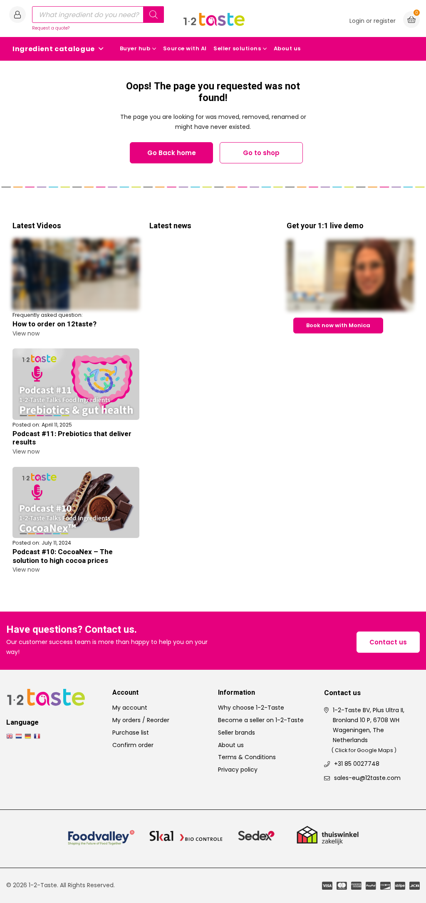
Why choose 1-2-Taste (251, 707)
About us (287, 48)
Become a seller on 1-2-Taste (261, 720)
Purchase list (130, 732)
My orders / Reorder (140, 720)
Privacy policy (238, 769)
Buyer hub (135, 48)
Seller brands (236, 732)
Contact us (388, 642)
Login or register (372, 21)
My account (129, 707)
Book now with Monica (338, 325)
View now (26, 333)
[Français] (38, 736)
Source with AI (185, 48)
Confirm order (133, 745)
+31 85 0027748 (356, 764)
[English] (10, 736)
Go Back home (171, 152)
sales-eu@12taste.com (367, 778)
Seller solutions (237, 48)
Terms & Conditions (247, 757)
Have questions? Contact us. (71, 630)
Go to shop (261, 152)
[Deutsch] (29, 736)
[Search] (153, 14)
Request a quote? (50, 28)
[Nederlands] (20, 736)
